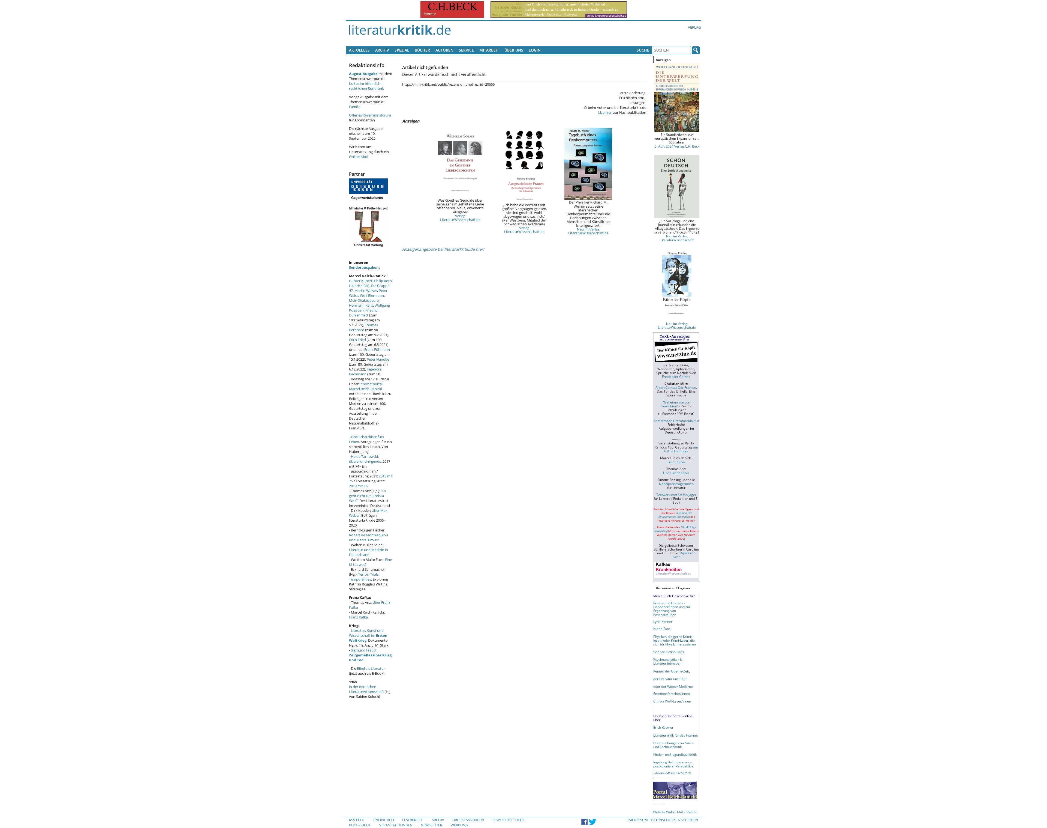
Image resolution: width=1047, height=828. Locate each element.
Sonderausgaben (364, 267)
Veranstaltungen (396, 825)
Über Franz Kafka (676, 473)
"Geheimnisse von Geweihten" (675, 404)
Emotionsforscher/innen (671, 693)
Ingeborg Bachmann (365, 371)
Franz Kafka (358, 617)
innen (686, 701)
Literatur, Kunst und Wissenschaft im (368, 635)
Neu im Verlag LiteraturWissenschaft (677, 238)
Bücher (422, 50)
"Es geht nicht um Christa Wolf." (367, 495)
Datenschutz (663, 819)
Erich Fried (357, 339)
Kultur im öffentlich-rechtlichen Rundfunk (366, 86)
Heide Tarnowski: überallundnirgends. (365, 459)
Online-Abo (358, 156)
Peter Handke (378, 359)
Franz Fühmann (377, 349)
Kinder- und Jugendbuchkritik (675, 754)
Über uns (513, 50)
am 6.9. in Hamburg (681, 449)
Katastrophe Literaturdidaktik (676, 421)
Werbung (459, 825)
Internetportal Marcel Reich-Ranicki (366, 386)
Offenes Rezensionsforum (370, 115)
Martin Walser (365, 290)
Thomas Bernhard (363, 327)
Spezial (402, 50)
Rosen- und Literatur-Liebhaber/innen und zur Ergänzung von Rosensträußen (671, 609)
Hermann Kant (361, 305)
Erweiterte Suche (508, 819)
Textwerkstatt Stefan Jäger (676, 494)
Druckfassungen (468, 819)
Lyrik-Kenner (662, 621)
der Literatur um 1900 (670, 679)
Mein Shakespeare (364, 300)
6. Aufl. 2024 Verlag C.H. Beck (677, 146)
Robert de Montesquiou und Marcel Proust (368, 537)
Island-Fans (661, 628)
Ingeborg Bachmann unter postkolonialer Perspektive (673, 764)
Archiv (382, 50)
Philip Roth (383, 280)
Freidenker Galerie (676, 376)
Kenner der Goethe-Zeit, (671, 671)
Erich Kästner (663, 727)
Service (466, 50)
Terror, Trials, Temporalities (364, 577)
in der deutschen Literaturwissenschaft (366, 689)
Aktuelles (359, 50)
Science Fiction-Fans (668, 652)
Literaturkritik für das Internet (675, 735)
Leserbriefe (412, 819)
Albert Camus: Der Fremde (675, 387)
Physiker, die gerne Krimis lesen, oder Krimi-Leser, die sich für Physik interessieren (674, 640)
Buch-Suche (360, 825)
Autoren (444, 50)
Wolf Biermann (372, 295)
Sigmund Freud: (370, 655)
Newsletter (431, 825)
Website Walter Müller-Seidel (675, 812)
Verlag (694, 27)
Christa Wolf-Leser (667, 701)
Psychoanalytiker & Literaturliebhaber (667, 661)
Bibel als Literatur (371, 668)
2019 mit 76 (358, 485)
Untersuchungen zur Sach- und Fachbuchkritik (673, 745)
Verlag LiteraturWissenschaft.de (460, 217)
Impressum (638, 819)
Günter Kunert (360, 280)
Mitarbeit (489, 50)
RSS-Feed (356, 819)
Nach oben (688, 819)
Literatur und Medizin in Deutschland (368, 552)
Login (535, 50)
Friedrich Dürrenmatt (364, 313)
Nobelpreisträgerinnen (676, 484)
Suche (643, 50)
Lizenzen (605, 112)
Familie (354, 106)
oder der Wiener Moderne (673, 686)
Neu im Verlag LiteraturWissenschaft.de (588, 231)
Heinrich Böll (359, 285)
